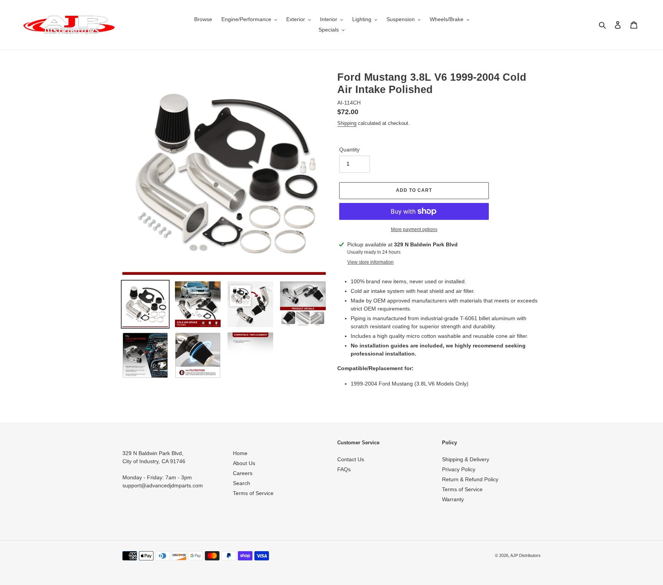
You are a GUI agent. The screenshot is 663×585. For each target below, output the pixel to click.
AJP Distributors (525, 555)
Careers (242, 473)
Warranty (453, 499)
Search (241, 483)
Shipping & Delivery (465, 459)
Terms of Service (253, 493)
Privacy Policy (458, 469)
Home (240, 453)
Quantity (349, 149)
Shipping (346, 123)
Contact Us (350, 459)
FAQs (344, 469)
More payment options (414, 229)
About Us (244, 463)
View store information (370, 262)
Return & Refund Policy (470, 479)
